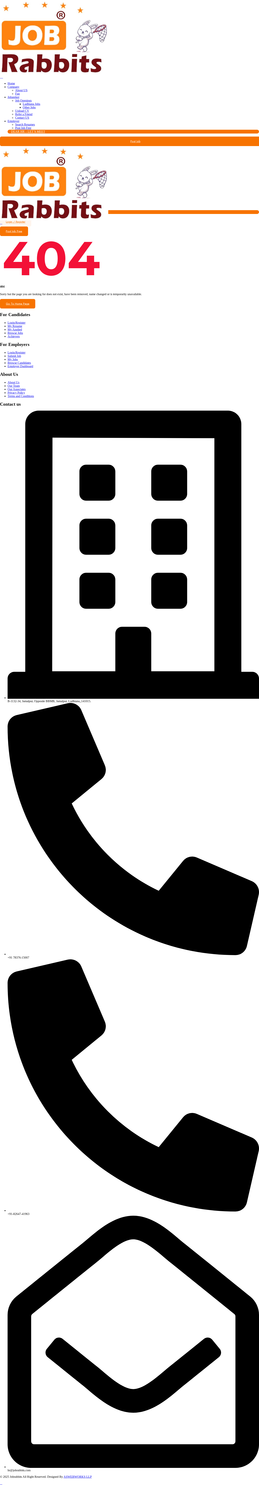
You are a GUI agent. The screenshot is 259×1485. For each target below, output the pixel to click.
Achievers (14, 336)
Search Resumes (25, 124)
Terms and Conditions (21, 396)
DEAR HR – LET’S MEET (28, 131)
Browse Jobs (15, 333)
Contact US (22, 117)
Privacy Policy (16, 392)
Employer (13, 121)
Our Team (14, 385)
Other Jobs (29, 107)
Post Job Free (23, 128)
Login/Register (16, 322)
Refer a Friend (23, 114)
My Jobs (13, 359)
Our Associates (17, 389)
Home (11, 83)
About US (21, 90)
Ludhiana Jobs (31, 104)
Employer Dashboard (20, 366)
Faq (17, 93)
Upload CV (22, 110)
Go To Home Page (17, 304)
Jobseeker (13, 97)
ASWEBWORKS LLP (78, 1476)
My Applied (15, 329)
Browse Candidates (19, 362)
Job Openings (23, 100)
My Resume (15, 326)
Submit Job (14, 356)
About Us (13, 382)
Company (13, 86)
